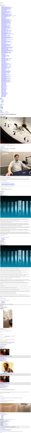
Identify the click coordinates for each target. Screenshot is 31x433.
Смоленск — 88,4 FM (3, 65)
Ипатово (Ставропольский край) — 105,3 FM (6, 30)
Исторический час (2, 147)
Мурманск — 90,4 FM (3, 46)
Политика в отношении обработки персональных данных (6, 429)
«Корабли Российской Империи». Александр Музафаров (8, 183)
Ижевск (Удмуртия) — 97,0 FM (4, 29)
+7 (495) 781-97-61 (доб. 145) (7, 421)
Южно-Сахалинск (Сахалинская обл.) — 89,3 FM (6, 81)
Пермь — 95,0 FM (3, 57)
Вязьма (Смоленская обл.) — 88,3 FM (5, 19)
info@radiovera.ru (2, 421)
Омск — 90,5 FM (3, 53)
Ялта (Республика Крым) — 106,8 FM (5, 82)
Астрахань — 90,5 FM (3, 9)
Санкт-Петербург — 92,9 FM (4, 62)
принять (1, 432)
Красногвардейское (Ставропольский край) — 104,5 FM (7, 39)
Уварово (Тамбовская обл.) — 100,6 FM (5, 75)
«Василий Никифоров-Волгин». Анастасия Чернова (7, 184)
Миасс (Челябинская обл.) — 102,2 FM (5, 45)
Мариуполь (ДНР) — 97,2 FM (4, 43)
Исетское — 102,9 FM (3, 90)
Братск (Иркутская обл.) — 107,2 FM (5, 12)
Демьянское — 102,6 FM (4, 88)
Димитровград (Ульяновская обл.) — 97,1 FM (6, 23)
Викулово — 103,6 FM (3, 87)
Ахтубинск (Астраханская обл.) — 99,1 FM (5, 10)
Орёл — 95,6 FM (3, 54)
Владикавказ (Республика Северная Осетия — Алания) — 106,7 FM (8, 15)
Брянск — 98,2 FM (3, 13)
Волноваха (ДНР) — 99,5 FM (4, 17)
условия (4, 307)
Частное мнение (2, 241)
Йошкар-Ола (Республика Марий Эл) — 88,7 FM (6, 31)
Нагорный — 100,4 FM (3, 92)
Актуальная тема (7, 112)
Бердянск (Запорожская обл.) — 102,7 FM (5, 11)
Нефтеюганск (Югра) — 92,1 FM (4, 48)
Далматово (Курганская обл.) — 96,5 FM (5, 22)
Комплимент (2, 238)
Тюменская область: (3, 83)
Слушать (1, 346)
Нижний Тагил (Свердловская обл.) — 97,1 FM (6, 49)
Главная (1, 112)
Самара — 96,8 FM (3, 61)
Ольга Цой (3, 235)
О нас (2, 102)
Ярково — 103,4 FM (3, 96)
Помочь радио (1, 308)
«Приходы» (12, 419)
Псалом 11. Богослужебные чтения (3, 386)
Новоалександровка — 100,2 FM (4, 93)
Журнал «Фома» (2, 419)
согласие (3, 339)
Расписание (2, 415)
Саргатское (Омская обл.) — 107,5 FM (5, 63)
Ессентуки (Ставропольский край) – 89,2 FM (6, 25)
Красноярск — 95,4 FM (3, 40)
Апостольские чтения (4, 355)
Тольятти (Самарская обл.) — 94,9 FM (5, 72)
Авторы (2, 101)
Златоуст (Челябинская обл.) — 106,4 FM (5, 28)
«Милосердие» (9, 419)
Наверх (1, 413)
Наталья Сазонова (4, 298)
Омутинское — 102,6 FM (4, 94)
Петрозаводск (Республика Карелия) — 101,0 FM (6, 58)
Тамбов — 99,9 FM (3, 69)
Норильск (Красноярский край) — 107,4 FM (6, 52)
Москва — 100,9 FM (3, 6)
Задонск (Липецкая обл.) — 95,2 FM (5, 27)
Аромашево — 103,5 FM (4, 84)
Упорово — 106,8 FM (3, 95)
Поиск (6, 111)
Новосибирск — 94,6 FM (4, 51)
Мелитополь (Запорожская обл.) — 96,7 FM (5, 44)
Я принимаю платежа (4, 307)
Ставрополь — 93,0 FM (3, 66)
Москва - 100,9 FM (2, 5)
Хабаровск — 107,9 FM (3, 77)
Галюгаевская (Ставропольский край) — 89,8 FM (6, 20)
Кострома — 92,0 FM (3, 38)
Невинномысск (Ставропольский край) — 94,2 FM (6, 47)
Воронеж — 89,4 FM (3, 18)
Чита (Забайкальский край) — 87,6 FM (5, 80)
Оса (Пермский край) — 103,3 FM (5, 55)
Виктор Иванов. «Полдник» (3, 359)
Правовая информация (2, 428)
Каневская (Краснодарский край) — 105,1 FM (6, 33)
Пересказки (3, 346)
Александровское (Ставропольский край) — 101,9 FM (7, 7)
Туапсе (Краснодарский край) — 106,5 (5, 74)
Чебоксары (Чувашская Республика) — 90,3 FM (6, 78)
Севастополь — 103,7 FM (4, 64)
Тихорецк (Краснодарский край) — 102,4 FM (6, 71)
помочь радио (1, 98)
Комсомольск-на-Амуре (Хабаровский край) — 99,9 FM (7, 37)
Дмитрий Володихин (4, 180)
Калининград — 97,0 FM (4, 32)
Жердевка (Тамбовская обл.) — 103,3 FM (5, 26)
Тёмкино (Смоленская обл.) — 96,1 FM (5, 70)
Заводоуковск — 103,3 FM (4, 89)
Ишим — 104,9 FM (3, 91)
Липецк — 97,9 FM (3, 42)
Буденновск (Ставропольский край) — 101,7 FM (6, 14)
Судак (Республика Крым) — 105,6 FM (5, 67)
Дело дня (1, 97)
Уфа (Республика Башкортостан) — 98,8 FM (6, 76)
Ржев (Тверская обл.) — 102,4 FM (4, 59)
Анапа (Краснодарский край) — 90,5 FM (5, 8)
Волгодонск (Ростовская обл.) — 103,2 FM (5, 16)
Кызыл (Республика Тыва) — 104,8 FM (5, 41)
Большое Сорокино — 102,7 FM (4, 86)
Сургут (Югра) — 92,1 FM (4, 68)
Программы (2, 100)
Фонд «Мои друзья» (6, 419)
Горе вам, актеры (3, 239)
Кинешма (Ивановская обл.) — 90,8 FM (5, 35)
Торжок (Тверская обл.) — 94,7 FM (5, 73)
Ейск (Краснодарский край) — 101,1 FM (5, 24)
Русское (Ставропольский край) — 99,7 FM (5, 60)
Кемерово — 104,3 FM (3, 34)
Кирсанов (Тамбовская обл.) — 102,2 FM (5, 36)
